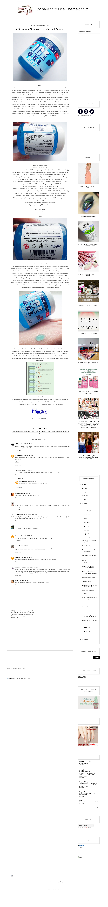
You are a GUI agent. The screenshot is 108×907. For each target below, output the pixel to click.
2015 (83, 495)
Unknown (17, 536)
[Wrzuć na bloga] (41, 429)
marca (85, 627)
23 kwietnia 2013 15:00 (24, 580)
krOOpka (17, 443)
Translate (89, 827)
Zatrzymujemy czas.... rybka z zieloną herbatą (89, 550)
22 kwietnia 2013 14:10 (27, 455)
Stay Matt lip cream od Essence (89, 607)
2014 (83, 499)
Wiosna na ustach (86, 581)
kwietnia (86, 537)
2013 (83, 503)
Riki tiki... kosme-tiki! (85, 761)
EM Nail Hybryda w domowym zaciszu (88, 363)
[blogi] (80, 857)
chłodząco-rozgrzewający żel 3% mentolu (25, 431)
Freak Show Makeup (88, 216)
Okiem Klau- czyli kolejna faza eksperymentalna (89, 621)
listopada (86, 511)
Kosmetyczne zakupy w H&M (89, 611)
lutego (85, 631)
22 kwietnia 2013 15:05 (30, 526)
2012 (83, 639)
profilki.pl (92, 115)
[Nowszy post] (8, 658)
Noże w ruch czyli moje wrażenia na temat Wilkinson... (88, 592)
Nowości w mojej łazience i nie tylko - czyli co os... (89, 598)
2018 (83, 484)
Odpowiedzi (20, 478)
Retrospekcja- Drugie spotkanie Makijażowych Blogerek (88, 457)
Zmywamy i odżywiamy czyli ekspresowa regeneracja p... (89, 615)
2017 (83, 488)
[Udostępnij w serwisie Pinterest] (46, 429)
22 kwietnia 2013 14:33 (24, 493)
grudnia (86, 507)
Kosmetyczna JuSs (20, 526)
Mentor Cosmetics (43, 431)
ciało (37, 431)
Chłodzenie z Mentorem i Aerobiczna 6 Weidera (40, 29)
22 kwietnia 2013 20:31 (32, 567)
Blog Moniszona (83, 792)
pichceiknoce (18, 455)
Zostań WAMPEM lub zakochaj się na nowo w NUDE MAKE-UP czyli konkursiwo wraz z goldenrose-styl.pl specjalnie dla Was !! (88, 424)
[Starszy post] (72, 658)
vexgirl (81, 800)
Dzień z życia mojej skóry (88, 577)
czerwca (86, 530)
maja (85, 534)
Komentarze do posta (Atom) (19, 668)
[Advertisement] (40, 632)
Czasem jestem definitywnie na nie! (88, 275)
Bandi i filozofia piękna (88, 546)
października (87, 514)
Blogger (62, 881)
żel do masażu (62, 431)
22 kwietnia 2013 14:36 (25, 503)
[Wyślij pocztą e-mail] (39, 429)
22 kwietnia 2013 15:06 (26, 536)
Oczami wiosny (86, 603)
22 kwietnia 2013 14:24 (27, 470)
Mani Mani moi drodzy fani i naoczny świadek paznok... (89, 556)
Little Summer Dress (20, 514)
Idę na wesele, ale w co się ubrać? (89, 187)
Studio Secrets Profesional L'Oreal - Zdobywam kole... (89, 572)
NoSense (21, 481)
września (86, 518)
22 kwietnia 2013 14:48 (31, 514)
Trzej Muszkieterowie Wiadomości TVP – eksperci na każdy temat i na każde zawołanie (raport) (88, 785)
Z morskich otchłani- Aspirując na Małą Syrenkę (89, 586)
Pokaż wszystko (96, 807)
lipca (85, 526)
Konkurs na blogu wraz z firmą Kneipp (88, 392)
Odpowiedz (18, 450)
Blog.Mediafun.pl (83, 781)
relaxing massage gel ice (53, 431)
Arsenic (17, 503)
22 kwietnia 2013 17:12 (26, 557)
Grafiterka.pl (64, 888)
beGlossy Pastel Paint (84, 763)
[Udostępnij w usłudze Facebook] (44, 429)
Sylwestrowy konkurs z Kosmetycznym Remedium (88, 304)
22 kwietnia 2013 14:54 (31, 481)
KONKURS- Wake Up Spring (89, 333)
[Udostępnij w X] (43, 429)
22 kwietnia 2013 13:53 (26, 443)
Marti (16, 580)
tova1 (16, 493)
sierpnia (86, 522)
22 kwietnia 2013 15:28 (24, 545)
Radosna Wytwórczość (20, 567)
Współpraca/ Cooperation (85, 31)
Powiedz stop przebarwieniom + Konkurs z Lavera (89, 245)
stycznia (86, 635)
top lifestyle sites (80, 847)
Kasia (16, 545)
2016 (83, 492)
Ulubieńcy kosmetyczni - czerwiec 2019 (88, 802)
